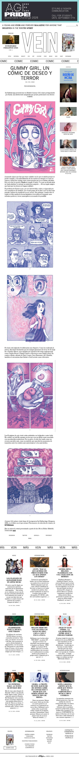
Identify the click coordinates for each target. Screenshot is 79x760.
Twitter (49, 736)
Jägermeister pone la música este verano (14, 629)
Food (45, 56)
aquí (14, 530)
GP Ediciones (9, 525)
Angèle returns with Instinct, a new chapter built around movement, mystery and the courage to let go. (68, 170)
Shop (61, 56)
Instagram (68, 56)
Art (33, 56)
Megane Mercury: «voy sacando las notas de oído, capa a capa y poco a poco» (39, 631)
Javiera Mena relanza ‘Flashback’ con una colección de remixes (65, 573)
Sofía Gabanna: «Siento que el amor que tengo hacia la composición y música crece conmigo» (64, 690)
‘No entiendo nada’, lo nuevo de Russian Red (14, 686)
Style (9, 56)
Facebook (49, 734)
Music (50, 56)
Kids (56, 56)
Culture (39, 56)
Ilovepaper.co (29, 747)
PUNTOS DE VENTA (29, 738)
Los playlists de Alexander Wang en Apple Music (14, 580)
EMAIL (30, 538)
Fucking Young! (29, 744)
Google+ (3, 759)
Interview (37, 555)
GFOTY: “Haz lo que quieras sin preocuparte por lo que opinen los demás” (39, 573)
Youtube (49, 739)
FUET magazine (29, 746)
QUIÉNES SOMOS (29, 734)
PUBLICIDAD (29, 736)
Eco (29, 56)
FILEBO (68, 117)
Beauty (23, 56)
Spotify (49, 741)
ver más (18, 605)
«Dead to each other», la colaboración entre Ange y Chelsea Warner (64, 631)
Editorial (16, 56)
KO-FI (49, 743)
